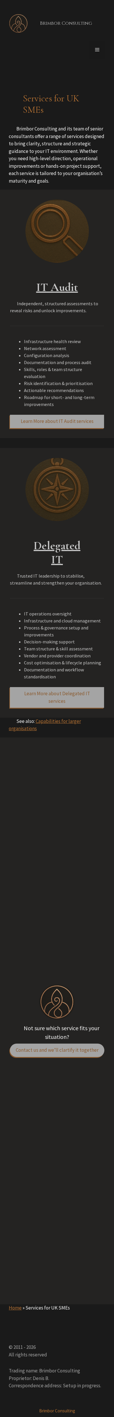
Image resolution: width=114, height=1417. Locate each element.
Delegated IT (57, 553)
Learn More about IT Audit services (57, 421)
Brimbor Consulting (66, 23)
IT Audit (57, 287)
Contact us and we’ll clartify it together (57, 1050)
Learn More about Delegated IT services (57, 697)
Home (15, 1308)
